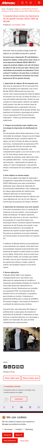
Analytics (18, 429)
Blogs (17, 9)
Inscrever (19, 399)
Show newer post (31, 378)
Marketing (29, 429)
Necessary (8, 429)
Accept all (7, 435)
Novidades (10, 9)
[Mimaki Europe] (4, 407)
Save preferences (10, 440)
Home (4, 9)
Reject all (19, 435)
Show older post (11, 378)
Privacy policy (24, 440)
